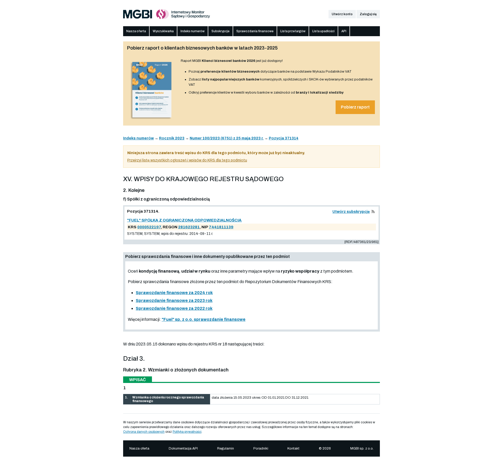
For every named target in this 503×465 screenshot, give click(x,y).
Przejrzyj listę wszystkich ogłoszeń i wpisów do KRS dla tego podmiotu (187, 160)
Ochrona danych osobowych (144, 432)
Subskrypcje (220, 31)
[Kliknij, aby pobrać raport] (152, 120)
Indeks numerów (193, 31)
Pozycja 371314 (283, 138)
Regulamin (225, 448)
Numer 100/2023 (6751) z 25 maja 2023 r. (227, 138)
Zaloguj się (368, 14)
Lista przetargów (292, 31)
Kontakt (293, 448)
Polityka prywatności (187, 432)
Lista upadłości (323, 31)
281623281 (189, 227)
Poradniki (260, 448)
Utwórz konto (342, 14)
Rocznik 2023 (171, 138)
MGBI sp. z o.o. (362, 448)
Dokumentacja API (183, 448)
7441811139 (221, 227)
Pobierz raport (355, 107)
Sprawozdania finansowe (255, 31)
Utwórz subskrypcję (351, 212)
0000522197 (149, 227)
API (343, 31)
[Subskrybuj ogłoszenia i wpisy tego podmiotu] (373, 212)
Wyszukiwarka (163, 31)
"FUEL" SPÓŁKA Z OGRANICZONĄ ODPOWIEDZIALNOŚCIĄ (184, 220)
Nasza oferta (136, 31)
